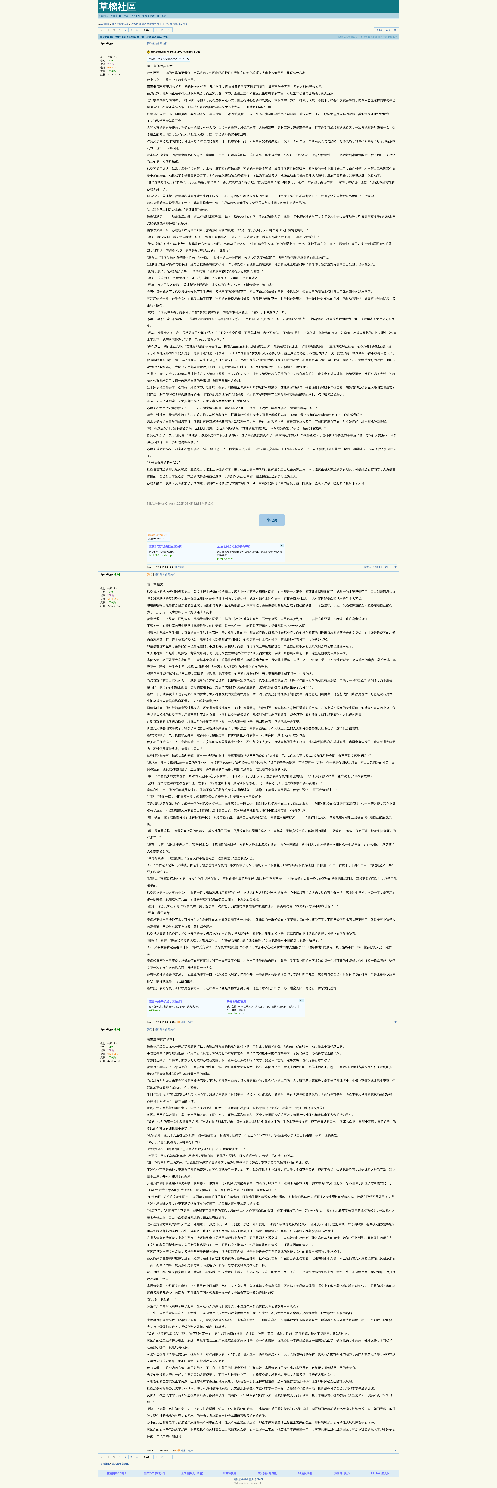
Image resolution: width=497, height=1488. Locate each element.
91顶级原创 (305, 1473)
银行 (144, 15)
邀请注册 (154, 15)
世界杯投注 (229, 1473)
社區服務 (135, 15)
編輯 (165, 43)
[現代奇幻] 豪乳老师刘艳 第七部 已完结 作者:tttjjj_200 (159, 24)
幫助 (164, 15)
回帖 (379, 30)
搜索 (125, 15)
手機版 (244, 1479)
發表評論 (179, 567)
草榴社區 (105, 24)
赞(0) (149, 1029)
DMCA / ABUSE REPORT (377, 567)
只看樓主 (363, 37)
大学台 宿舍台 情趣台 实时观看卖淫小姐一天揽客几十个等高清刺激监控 (250, 552)
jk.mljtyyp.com (225, 558)
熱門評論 (382, 37)
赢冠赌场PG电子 (117, 1473)
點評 (190, 1022)
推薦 (159, 43)
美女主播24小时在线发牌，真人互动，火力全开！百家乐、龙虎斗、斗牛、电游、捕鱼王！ (265, 1007)
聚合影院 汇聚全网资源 (165, 551)
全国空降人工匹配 (192, 1473)
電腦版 (237, 1479)
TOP (394, 567)
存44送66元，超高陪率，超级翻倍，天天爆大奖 (174, 1006)
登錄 (112, 15)
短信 (154, 43)
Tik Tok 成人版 (380, 1473)
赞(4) (149, 574)
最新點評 (372, 37)
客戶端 (252, 1479)
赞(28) (272, 520)
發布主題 (391, 30)
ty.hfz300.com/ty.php (160, 555)
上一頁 (111, 30)
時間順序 (392, 37)
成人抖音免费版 (267, 1473)
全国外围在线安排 (154, 1473)
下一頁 (160, 30)
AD (282, 545)
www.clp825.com (236, 1013)
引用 (183, 1022)
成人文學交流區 (120, 24)
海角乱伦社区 (342, 1473)
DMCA (259, 1479)
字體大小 (343, 37)
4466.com (154, 1010)
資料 (149, 43)
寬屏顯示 (353, 37)
